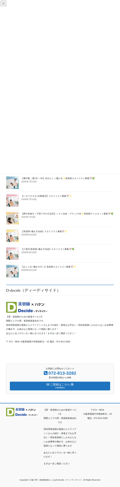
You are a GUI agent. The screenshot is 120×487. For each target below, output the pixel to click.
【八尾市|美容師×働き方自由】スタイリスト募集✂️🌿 (47, 249)
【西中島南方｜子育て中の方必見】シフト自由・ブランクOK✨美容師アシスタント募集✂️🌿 (67, 214)
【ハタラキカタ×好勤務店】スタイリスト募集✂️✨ (46, 196)
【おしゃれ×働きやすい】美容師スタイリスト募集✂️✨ (48, 267)
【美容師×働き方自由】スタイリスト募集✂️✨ (44, 231)
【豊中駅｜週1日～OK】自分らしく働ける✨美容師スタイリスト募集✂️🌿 (58, 178)
